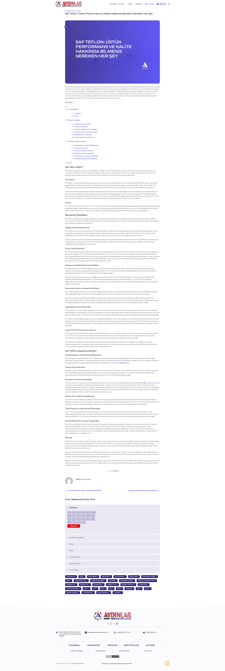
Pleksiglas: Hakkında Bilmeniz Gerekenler (142, 490)
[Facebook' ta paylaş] (107, 471)
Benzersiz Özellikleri (74, 120)
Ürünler (130, 4)
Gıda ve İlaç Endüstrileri (81, 148)
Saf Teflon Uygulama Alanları (77, 141)
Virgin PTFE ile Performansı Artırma (85, 137)
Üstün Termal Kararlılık (81, 126)
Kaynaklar (139, 4)
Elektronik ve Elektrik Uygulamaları (84, 153)
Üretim (77, 116)
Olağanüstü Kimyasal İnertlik (83, 124)
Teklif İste (163, 4)
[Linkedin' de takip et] (117, 624)
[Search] (169, 4)
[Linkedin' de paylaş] (115, 471)
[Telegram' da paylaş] (118, 471)
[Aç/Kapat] (67, 507)
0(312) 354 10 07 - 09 (123, 632)
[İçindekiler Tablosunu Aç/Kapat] (66, 107)
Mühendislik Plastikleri (73, 11)
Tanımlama (78, 113)
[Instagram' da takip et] (111, 624)
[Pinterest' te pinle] (113, 471)
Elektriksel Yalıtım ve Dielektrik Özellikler (86, 132)
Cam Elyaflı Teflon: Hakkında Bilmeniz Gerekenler (85, 490)
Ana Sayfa (113, 4)
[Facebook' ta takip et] (108, 624)
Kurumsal (121, 4)
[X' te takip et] (114, 624)
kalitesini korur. (124, 363)
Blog (146, 4)
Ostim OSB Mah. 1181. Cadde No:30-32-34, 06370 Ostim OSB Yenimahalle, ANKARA (70, 634)
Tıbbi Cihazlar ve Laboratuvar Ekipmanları (86, 156)
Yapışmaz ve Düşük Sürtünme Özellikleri (86, 129)
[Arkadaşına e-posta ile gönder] (111, 471)
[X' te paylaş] (109, 471)
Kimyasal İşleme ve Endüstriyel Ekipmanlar (86, 145)
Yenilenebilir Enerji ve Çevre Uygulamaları (86, 158)
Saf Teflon (143, 383)
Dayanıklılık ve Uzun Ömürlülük (83, 134)
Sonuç (70, 163)
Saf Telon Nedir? (73, 109)
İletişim (152, 4)
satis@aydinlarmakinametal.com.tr (98, 632)
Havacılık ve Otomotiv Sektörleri (84, 150)
